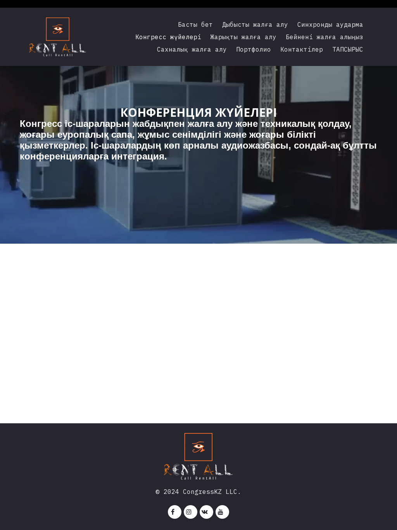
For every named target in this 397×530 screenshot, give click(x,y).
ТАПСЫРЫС (347, 49)
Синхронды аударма (330, 24)
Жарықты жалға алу (243, 37)
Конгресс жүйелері (168, 37)
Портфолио (253, 49)
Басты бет (195, 24)
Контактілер (301, 49)
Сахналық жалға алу (192, 49)
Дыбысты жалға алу (255, 24)
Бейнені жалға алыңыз (324, 37)
